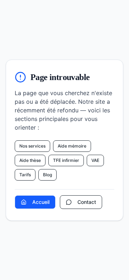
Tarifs (25, 174)
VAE (95, 160)
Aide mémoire (72, 146)
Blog (47, 174)
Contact (86, 202)
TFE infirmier (66, 160)
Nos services (32, 146)
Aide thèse (30, 160)
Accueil (40, 202)
